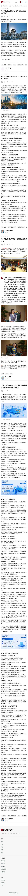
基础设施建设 (21, 227)
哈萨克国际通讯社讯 (7, 248)
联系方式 (3, 883)
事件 (16, 6)
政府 (14, 64)
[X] (12, 16)
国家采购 (3, 871)
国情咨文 (20, 6)
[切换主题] (21, 2)
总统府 (10, 6)
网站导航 (3, 880)
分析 (2, 847)
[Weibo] (11, 833)
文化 (3, 373)
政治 (2, 844)
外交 (7, 373)
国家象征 (3, 866)
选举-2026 (5, 6)
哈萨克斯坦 (20, 64)
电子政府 (4, 227)
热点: (1, 6)
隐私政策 (3, 863)
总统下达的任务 (12, 227)
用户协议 (3, 861)
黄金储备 (4, 64)
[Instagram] (2, 16)
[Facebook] (10, 16)
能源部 (9, 64)
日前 (2, 365)
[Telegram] (7, 16)
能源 (26, 64)
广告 (2, 885)
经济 (2, 850)
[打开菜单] (26, 2)
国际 (2, 852)
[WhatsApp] (4, 16)
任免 (13, 6)
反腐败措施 (3, 869)
